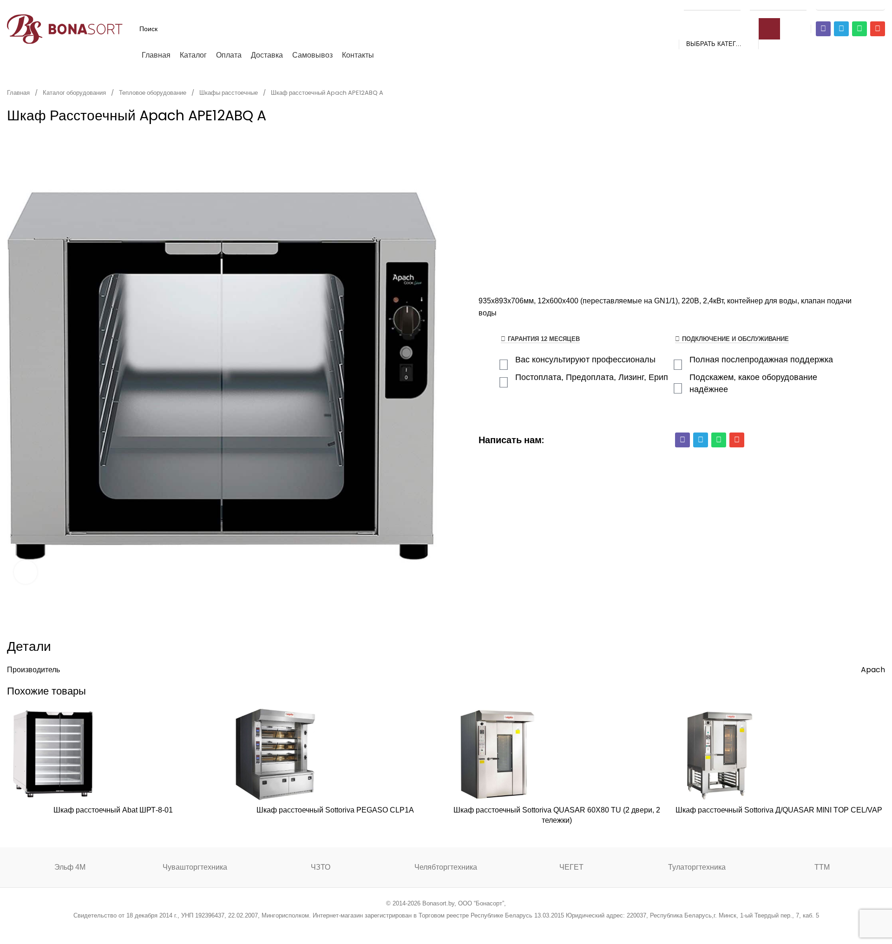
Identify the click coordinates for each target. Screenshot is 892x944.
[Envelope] (877, 28)
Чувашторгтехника (195, 867)
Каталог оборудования (75, 92)
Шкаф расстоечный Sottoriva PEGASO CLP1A (335, 810)
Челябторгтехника (445, 867)
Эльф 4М (69, 867)
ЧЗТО (320, 867)
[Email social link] (422, 927)
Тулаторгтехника (697, 867)
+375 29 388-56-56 (712, 5)
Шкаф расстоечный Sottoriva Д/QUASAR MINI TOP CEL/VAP (779, 810)
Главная (19, 92)
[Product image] (53, 754)
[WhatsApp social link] (458, 927)
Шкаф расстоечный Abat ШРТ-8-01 (113, 810)
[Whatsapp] (859, 28)
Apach (873, 669)
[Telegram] (841, 28)
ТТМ (822, 867)
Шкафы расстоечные (229, 92)
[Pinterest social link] (434, 927)
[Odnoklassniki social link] (446, 927)
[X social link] (410, 927)
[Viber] (823, 28)
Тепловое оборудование (153, 92)
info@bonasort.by (850, 5)
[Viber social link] (493, 927)
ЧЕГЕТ (571, 867)
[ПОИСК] (769, 28)
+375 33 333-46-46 (778, 5)
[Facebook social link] (399, 927)
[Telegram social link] (481, 927)
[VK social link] (469, 927)
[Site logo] (65, 28)
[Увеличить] (25, 571)
